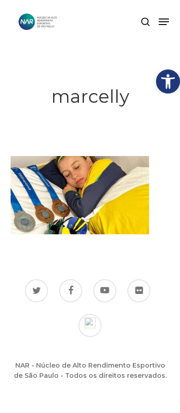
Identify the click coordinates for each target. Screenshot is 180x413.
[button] (168, 81)
